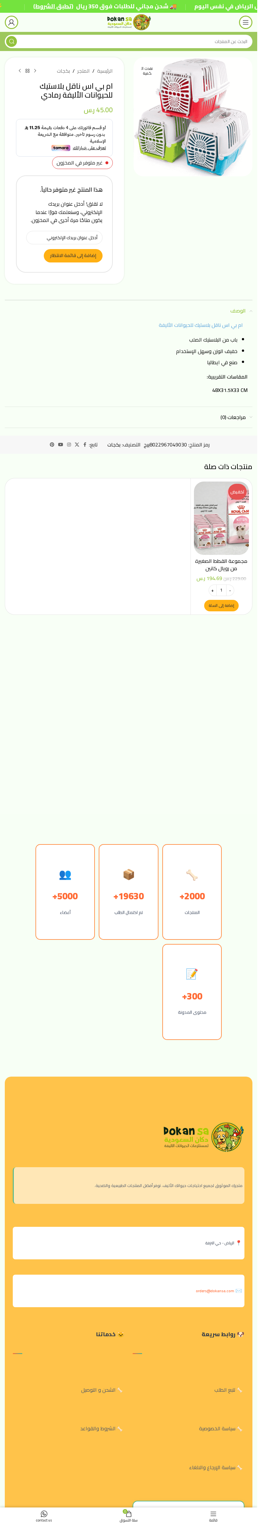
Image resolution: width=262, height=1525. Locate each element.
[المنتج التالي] (20, 71)
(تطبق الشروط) (53, 6)
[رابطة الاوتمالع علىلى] (85, 444)
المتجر (83, 71)
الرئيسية (105, 71)
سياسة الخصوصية (217, 1428)
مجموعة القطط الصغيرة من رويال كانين (221, 564)
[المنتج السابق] (35, 71)
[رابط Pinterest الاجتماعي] (52, 444)
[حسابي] (11, 22)
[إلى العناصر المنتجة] (27, 71)
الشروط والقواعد (98, 1428)
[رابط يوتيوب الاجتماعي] (60, 444)
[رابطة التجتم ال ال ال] (69, 444)
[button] (221, 605)
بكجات (63, 71)
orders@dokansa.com (215, 1291)
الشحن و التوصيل (98, 1390)
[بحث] (11, 41)
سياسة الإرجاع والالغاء (212, 1467)
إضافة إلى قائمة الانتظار (73, 255)
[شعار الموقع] (128, 21)
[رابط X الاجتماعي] (77, 444)
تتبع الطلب (224, 1390)
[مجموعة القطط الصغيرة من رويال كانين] (221, 518)
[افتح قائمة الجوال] (246, 22)
